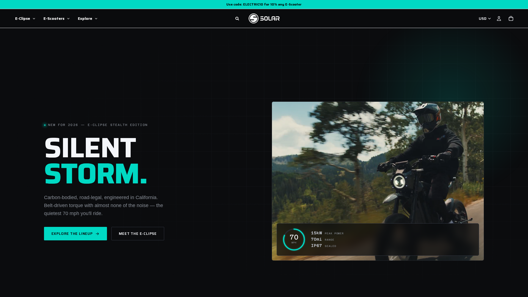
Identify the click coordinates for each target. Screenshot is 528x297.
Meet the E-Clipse (138, 234)
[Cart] (511, 18)
